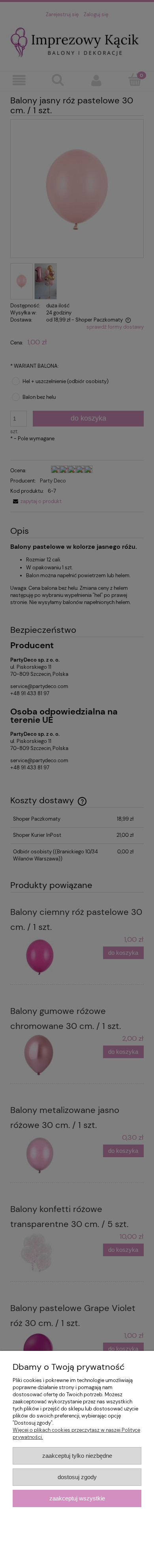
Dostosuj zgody (77, 1477)
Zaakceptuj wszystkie (77, 1498)
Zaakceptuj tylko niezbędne (77, 1455)
